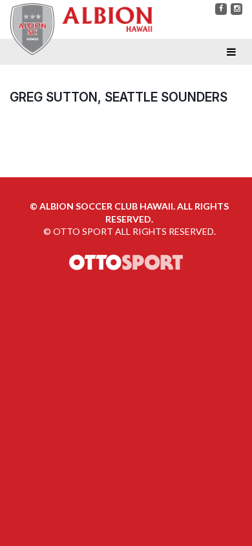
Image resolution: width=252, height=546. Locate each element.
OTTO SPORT (83, 231)
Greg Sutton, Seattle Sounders (118, 97)
